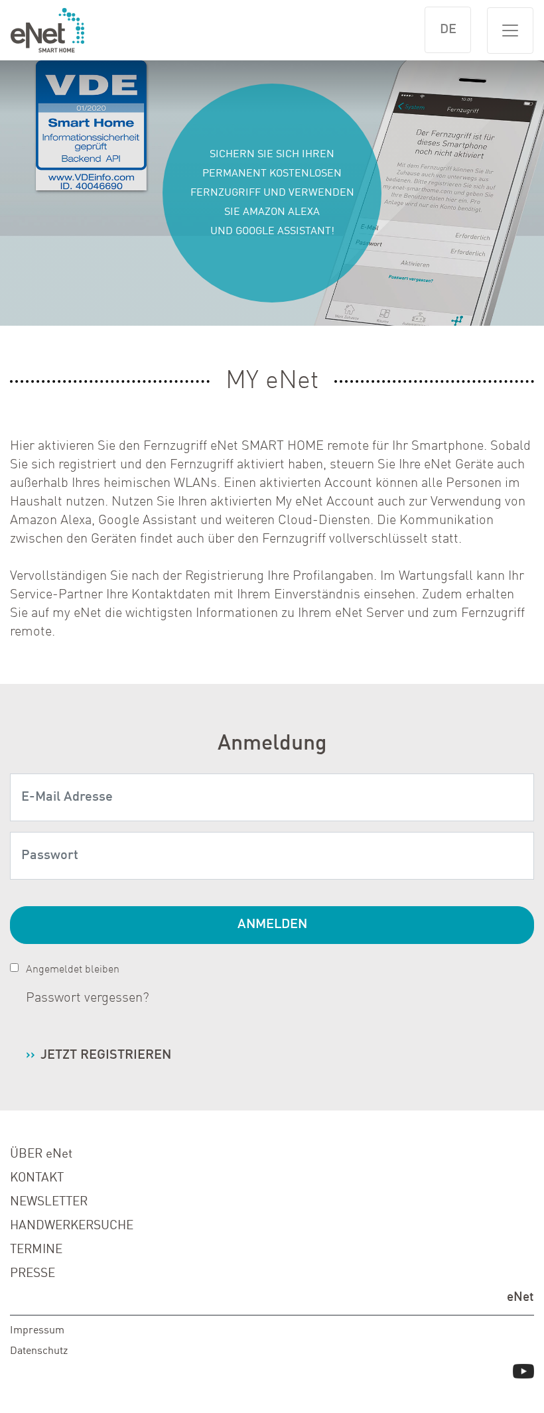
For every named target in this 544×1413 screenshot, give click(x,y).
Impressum (37, 1330)
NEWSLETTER (49, 1201)
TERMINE (36, 1249)
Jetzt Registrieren (105, 1055)
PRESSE (32, 1273)
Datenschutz (39, 1351)
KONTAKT (37, 1178)
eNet (520, 1297)
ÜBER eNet (41, 1154)
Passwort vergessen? (87, 998)
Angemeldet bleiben (72, 970)
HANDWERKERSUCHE (71, 1225)
